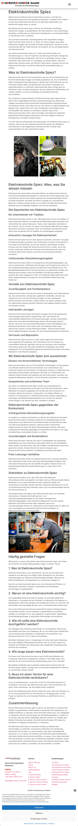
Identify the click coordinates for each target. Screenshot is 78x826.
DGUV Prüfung (34, 762)
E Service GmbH (34, 775)
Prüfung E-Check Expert (61, 780)
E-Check (55, 762)
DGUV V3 (32, 767)
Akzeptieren (39, 808)
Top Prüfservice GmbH (60, 770)
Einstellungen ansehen (39, 819)
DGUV (30, 765)
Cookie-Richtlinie (29, 823)
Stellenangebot (34, 770)
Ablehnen (39, 813)
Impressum (51, 823)
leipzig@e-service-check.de (15, 781)
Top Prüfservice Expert (60, 765)
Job (29, 772)
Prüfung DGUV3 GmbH (60, 772)
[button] (75, 790)
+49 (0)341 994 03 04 (13, 777)
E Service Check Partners (38, 782)
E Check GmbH (34, 777)
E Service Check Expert (38, 780)
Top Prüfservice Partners (61, 767)
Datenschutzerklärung (41, 823)
